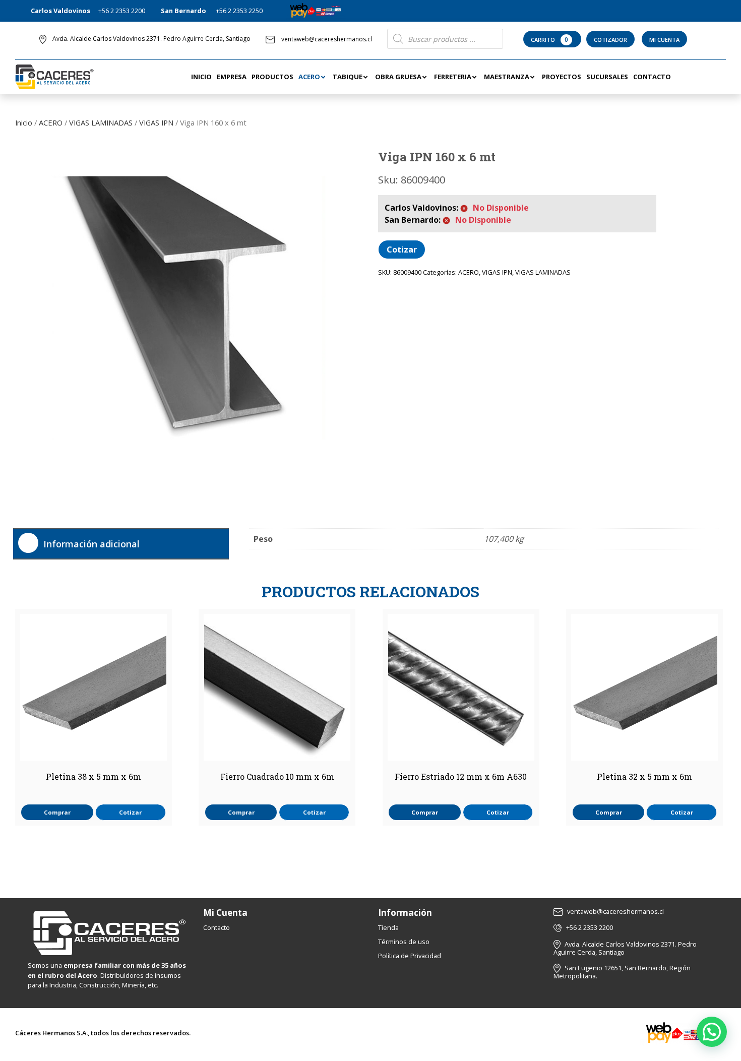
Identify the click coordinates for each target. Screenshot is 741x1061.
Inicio (23, 122)
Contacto (216, 927)
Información (405, 912)
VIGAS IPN (156, 122)
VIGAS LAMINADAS (101, 122)
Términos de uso (403, 941)
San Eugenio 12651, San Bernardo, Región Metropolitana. (622, 972)
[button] (712, 1032)
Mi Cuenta (664, 39)
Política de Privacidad (409, 955)
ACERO (51, 122)
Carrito (549, 39)
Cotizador (610, 39)
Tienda (388, 927)
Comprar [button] (57, 812)
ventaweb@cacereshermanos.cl (326, 39)
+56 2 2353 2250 (239, 10)
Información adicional (91, 544)
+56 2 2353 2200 (121, 10)
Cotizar (402, 249)
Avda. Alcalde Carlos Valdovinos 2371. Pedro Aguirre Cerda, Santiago (151, 38)
